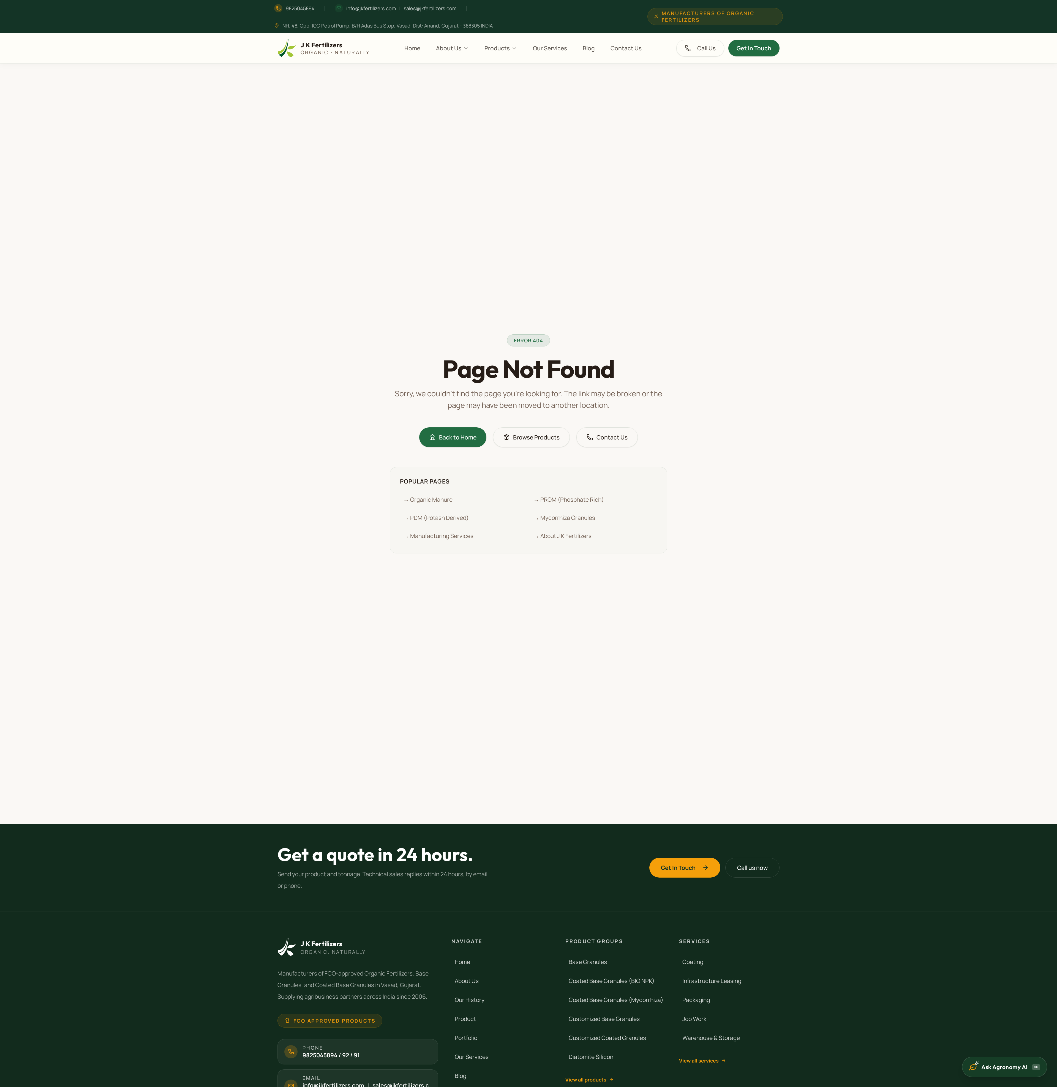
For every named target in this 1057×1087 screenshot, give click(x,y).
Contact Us (626, 48)
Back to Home (457, 437)
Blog (589, 48)
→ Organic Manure (428, 499)
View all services (699, 1060)
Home (412, 48)
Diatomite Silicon (591, 1057)
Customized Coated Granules (607, 1038)
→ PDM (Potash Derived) (436, 517)
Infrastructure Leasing (711, 981)
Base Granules (588, 962)
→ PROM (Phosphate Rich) (568, 499)
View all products (585, 1079)
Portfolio (466, 1038)
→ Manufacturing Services (438, 536)
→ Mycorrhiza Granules (564, 517)
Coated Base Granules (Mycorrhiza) (616, 1000)
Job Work (694, 1019)
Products (497, 48)
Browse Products (536, 437)
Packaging (696, 1000)
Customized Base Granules (604, 1019)
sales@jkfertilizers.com (430, 8)
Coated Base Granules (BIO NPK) (612, 981)
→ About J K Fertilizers (562, 536)
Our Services (550, 48)
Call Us (706, 48)
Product (465, 1019)
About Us (448, 48)
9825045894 (300, 8)
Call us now (752, 868)
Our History (469, 1000)
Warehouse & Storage (711, 1038)
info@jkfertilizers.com (371, 8)
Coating (692, 962)
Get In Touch (754, 48)
